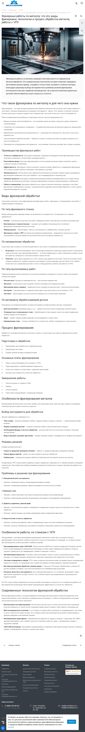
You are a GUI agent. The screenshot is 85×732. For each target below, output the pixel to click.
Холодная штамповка (51, 686)
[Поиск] (82, 3)
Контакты (5, 684)
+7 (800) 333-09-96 (12, 706)
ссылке (11, 727)
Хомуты (25, 691)
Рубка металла (49, 674)
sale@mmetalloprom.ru (69, 706)
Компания (5, 665)
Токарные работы (50, 669)
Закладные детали (29, 671)
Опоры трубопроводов (30, 685)
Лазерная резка (49, 677)
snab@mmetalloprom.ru (69, 708)
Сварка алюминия (50, 692)
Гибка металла (49, 683)
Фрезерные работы (50, 671)
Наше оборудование (9, 687)
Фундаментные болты (30, 688)
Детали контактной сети (31, 669)
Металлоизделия (29, 677)
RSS (81, 16)
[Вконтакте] (3, 728)
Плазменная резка (50, 680)
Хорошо (72, 722)
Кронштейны (27, 674)
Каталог (26, 665)
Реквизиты (5, 669)
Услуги (46, 665)
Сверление (48, 689)
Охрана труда (6, 671)
